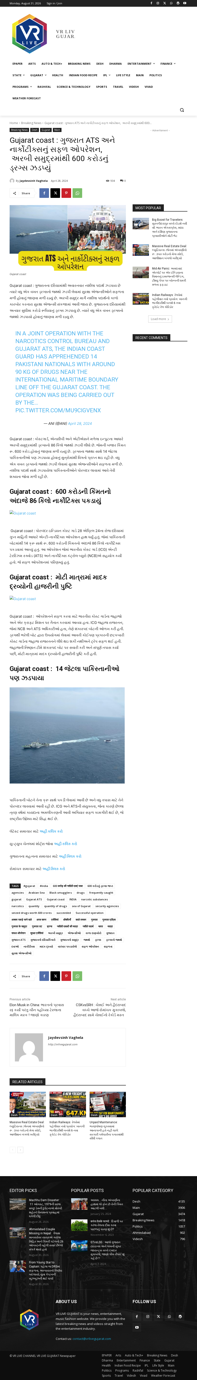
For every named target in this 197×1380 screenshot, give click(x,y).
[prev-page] (13, 1150)
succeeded (63, 913)
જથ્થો (87, 939)
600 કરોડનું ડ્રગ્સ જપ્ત (100, 886)
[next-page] (20, 1150)
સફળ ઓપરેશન (90, 946)
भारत (100, 926)
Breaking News (31, 123)
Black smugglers (60, 892)
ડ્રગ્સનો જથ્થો (114, 939)
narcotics (18, 906)
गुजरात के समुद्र (19, 926)
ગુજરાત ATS (19, 939)
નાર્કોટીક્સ (29, 946)
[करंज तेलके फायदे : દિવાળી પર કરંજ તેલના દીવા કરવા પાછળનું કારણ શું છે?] (79, 1225)
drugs (81, 892)
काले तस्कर (81, 919)
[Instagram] (158, 3)
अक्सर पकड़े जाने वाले (22, 919)
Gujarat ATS (34, 899)
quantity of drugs (55, 906)
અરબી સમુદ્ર (55, 933)
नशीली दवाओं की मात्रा (67, 926)
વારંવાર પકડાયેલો (67, 946)
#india (44, 886)
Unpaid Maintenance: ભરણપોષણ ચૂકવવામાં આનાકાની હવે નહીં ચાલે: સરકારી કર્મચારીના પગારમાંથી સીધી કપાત (106, 1130)
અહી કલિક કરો (51, 831)
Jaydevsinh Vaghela (34, 180)
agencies (18, 892)
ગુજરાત (110, 933)
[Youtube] (184, 3)
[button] (181, 110)
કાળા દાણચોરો (93, 933)
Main (57, 130)
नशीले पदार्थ (88, 926)
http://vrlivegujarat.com (63, 1044)
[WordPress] (178, 3)
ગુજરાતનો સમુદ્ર (69, 939)
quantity (34, 906)
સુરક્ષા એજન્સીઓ (21, 953)
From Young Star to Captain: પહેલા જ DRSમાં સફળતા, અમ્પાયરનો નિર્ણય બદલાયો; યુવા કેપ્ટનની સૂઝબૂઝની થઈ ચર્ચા (45, 1270)
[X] (164, 3)
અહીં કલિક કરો (65, 843)
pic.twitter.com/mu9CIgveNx (58, 410)
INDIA (72, 899)
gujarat (16, 899)
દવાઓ (15, 946)
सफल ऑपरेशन (18, 933)
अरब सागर (41, 919)
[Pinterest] (66, 193)
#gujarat (29, 886)
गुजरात (94, 919)
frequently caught (101, 892)
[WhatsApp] (171, 3)
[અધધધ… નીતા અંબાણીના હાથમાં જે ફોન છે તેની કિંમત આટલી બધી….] (79, 1204)
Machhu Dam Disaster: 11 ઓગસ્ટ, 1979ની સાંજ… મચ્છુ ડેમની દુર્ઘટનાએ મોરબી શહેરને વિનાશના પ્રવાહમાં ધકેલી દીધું (46, 1208)
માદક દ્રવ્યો (46, 946)
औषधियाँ (67, 919)
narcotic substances (94, 899)
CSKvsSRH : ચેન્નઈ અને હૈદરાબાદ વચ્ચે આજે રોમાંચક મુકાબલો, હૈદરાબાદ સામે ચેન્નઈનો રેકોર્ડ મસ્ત (100, 1010)
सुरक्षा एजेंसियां (36, 933)
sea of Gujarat (81, 906)
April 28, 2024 (80, 423)
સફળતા (108, 946)
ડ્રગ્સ (98, 939)
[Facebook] (151, 3)
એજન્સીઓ (74, 933)
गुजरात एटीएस (109, 919)
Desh (34, 130)
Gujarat (46, 130)
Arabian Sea (37, 892)
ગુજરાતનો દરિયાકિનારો (43, 939)
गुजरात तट (37, 926)
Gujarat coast (56, 899)
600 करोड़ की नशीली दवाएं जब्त (68, 886)
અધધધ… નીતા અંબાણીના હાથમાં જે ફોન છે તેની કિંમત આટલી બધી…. (107, 1204)
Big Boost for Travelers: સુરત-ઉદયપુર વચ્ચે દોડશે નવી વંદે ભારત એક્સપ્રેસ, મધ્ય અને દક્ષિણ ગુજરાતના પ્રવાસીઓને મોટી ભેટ (169, 228)
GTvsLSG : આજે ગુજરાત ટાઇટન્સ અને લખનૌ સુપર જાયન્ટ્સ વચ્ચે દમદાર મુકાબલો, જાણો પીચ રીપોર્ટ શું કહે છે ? (107, 1250)
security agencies (107, 906)
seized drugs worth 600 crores (32, 913)
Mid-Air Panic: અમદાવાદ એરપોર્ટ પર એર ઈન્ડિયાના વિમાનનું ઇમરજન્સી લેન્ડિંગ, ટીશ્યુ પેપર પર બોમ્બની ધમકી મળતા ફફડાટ (169, 276)
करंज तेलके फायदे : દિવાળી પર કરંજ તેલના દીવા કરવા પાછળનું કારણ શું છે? (107, 1225)
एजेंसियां (54, 919)
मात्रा (110, 926)
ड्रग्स (49, 926)
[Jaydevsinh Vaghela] (13, 180)
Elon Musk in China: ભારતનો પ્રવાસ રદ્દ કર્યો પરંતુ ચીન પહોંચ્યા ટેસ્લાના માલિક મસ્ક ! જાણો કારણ (37, 1010)
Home (14, 123)
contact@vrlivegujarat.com (92, 1338)
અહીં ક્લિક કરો (70, 856)
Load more (158, 319)
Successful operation (90, 913)
